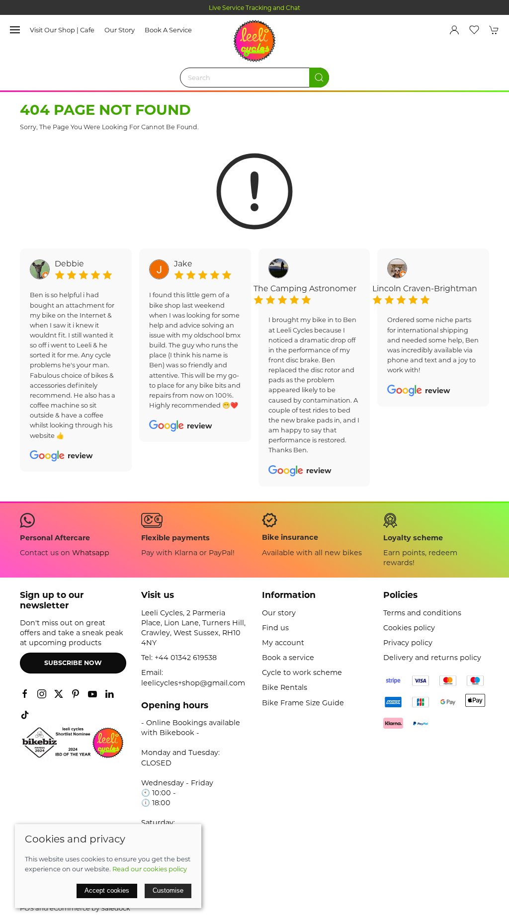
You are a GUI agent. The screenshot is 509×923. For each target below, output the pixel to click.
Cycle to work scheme (302, 672)
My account (283, 642)
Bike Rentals (284, 687)
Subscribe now (73, 663)
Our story (119, 30)
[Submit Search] (319, 77)
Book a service (168, 30)
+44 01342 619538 (186, 657)
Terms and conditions (422, 612)
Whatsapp (90, 552)
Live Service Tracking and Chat (254, 7)
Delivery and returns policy (432, 657)
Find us (275, 627)
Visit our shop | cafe (62, 30)
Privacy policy (407, 642)
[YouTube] (92, 694)
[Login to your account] (454, 29)
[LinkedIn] (109, 694)
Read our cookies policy (149, 869)
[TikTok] (25, 715)
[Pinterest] (76, 694)
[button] (15, 29)
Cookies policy (409, 627)
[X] (59, 694)
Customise (168, 890)
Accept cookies (107, 890)
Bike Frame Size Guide (303, 702)
